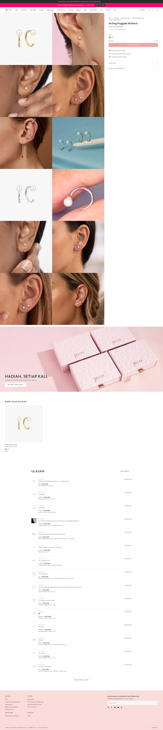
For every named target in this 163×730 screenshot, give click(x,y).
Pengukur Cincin (9, 709)
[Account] (153, 10)
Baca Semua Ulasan (81, 680)
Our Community (32, 707)
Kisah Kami (31, 699)
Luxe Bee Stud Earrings (43, 565)
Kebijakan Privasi (32, 727)
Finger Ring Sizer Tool (43, 552)
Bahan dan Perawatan (11, 707)
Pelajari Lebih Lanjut (16, 384)
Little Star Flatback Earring (45, 591)
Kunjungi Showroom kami (34, 704)
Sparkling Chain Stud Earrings (45, 485)
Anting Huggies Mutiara (11, 444)
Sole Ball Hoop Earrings (44, 512)
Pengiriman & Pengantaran (12, 702)
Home (110, 18)
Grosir (29, 716)
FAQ (6, 699)
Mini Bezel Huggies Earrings (45, 631)
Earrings (116, 18)
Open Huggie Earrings (138, 18)
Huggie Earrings (125, 18)
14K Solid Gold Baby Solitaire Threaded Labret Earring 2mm (53, 538)
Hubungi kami (9, 704)
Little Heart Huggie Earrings (45, 604)
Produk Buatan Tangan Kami (36, 702)
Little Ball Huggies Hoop (44, 525)
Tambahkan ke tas (133, 45)
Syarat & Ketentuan (43, 727)
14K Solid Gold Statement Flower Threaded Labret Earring (52, 578)
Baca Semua (125, 471)
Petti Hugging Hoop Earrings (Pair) (46, 499)
